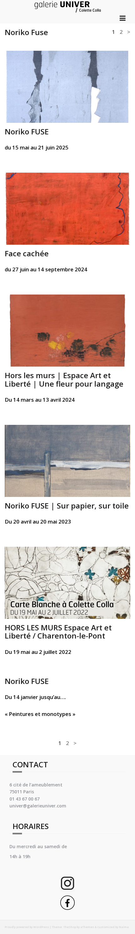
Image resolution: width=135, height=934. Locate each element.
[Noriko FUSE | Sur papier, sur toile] (67, 460)
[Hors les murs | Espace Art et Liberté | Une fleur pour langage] (67, 330)
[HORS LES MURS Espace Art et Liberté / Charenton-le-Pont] (67, 582)
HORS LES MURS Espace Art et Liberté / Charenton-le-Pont (58, 631)
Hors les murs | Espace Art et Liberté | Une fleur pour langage (64, 379)
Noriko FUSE (27, 131)
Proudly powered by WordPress (27, 927)
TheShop (69, 927)
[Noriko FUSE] (67, 86)
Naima (124, 927)
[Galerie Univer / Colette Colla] (68, 6)
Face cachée (27, 253)
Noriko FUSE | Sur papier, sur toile (67, 505)
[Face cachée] (67, 208)
